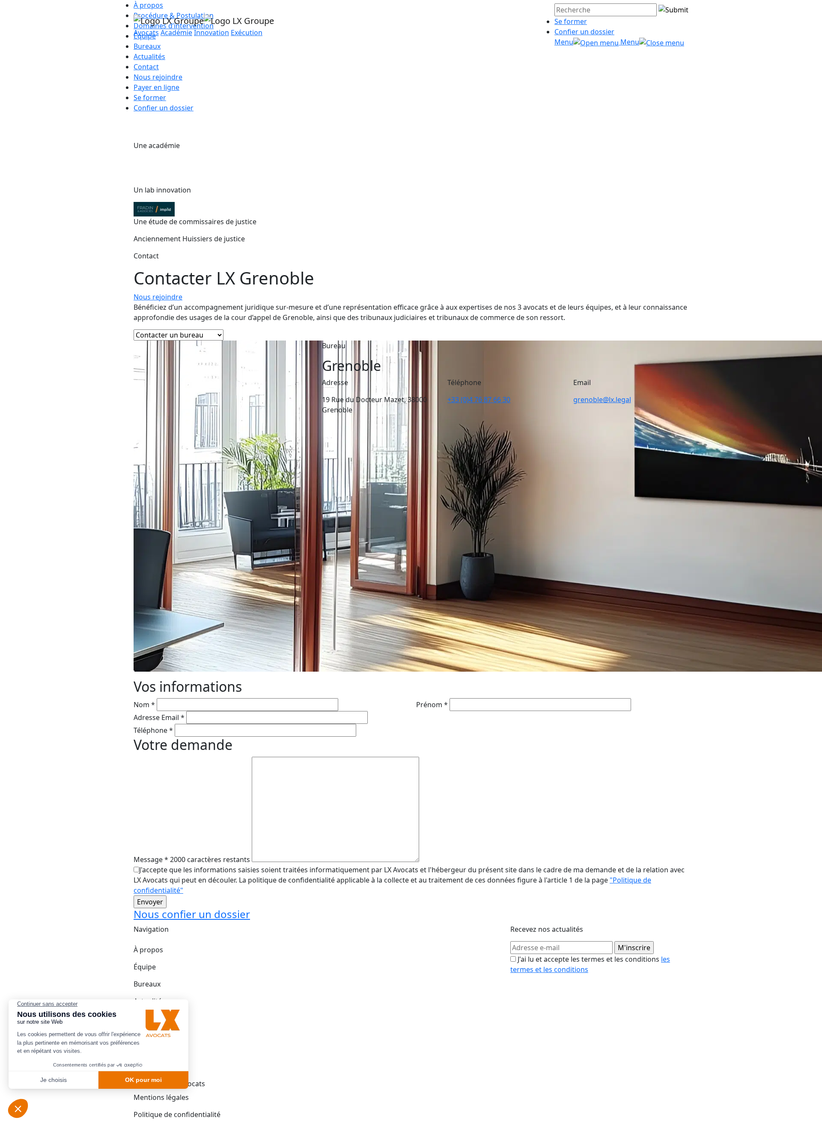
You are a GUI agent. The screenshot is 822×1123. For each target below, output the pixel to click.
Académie (176, 32)
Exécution (246, 32)
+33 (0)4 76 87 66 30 (478, 399)
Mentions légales (161, 1097)
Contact (146, 66)
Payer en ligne (156, 87)
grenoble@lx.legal (602, 399)
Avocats (146, 32)
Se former (570, 21)
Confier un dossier (584, 31)
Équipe (145, 967)
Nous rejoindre (158, 77)
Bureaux (147, 984)
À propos (148, 949)
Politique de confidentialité (177, 1114)
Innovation (211, 32)
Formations (152, 1018)
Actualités (149, 56)
